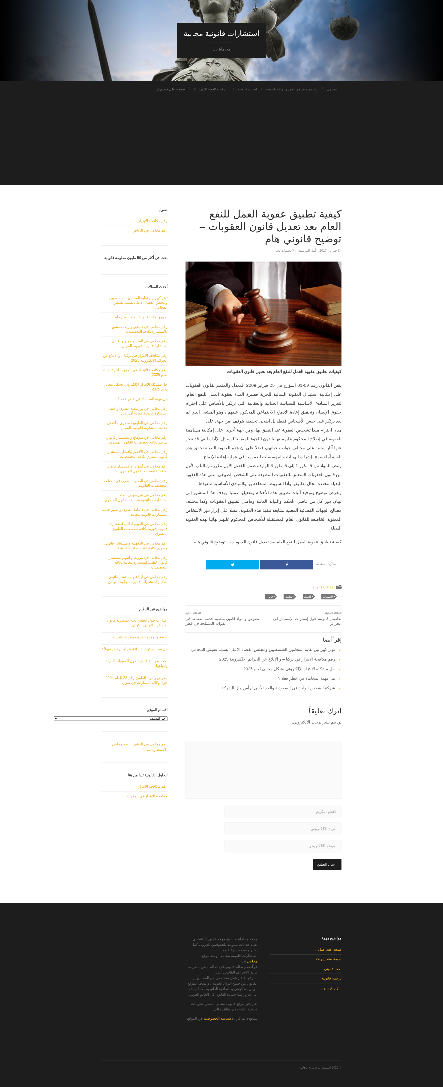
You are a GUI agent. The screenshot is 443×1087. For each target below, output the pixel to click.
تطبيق (288, 596)
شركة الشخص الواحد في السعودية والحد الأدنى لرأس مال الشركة (278, 688)
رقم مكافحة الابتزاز (211, 89)
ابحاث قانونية (247, 89)
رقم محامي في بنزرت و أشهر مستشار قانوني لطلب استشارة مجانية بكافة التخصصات (138, 562)
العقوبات (328, 596)
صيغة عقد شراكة (328, 959)
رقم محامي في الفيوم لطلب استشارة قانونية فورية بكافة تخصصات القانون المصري (139, 529)
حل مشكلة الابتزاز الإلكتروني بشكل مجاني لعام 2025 (289, 669)
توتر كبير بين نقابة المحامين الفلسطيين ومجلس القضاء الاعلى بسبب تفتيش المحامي (263, 649)
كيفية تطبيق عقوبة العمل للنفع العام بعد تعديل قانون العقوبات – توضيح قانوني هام (270, 226)
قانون (269, 596)
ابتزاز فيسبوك (330, 988)
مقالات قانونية (323, 587)
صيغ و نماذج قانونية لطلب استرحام (141, 317)
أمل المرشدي (306, 250)
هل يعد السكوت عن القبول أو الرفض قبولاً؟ (135, 649)
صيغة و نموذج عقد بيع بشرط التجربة (140, 637)
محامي (332, 89)
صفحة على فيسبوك (170, 89)
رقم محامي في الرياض (150, 230)
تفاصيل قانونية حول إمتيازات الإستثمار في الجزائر (307, 618)
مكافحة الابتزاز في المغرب (147, 796)
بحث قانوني (332, 969)
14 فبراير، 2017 (330, 250)
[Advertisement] (221, 152)
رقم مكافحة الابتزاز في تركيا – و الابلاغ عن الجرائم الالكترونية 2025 (277, 659)
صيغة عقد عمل (329, 949)
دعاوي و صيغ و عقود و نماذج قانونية (291, 89)
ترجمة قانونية (331, 978)
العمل (307, 596)
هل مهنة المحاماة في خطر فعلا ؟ (306, 678)
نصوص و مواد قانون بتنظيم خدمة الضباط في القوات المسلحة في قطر (222, 618)
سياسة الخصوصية (217, 1018)
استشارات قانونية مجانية (221, 33)
